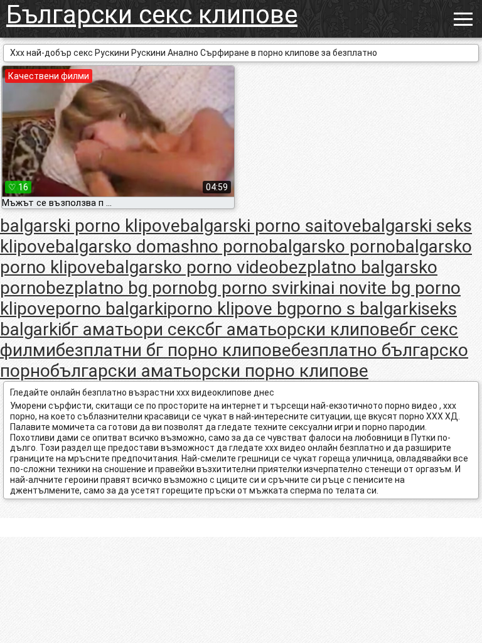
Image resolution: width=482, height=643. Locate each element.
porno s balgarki (358, 308)
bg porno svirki (255, 288)
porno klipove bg (231, 308)
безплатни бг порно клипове (173, 350)
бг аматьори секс (133, 329)
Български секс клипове (151, 15)
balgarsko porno (332, 246)
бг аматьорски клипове (302, 329)
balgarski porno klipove (90, 225)
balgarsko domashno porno (162, 246)
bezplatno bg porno (122, 288)
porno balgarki (111, 308)
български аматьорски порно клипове (209, 370)
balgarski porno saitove (271, 225)
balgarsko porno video (192, 267)
